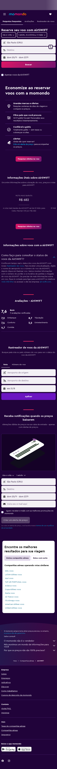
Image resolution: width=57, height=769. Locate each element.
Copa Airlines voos (13, 589)
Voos (15, 661)
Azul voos (9, 578)
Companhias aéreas (27, 661)
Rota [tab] (5, 365)
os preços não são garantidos (14, 633)
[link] (28, 159)
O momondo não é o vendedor (19, 641)
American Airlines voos (14, 604)
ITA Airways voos (12, 601)
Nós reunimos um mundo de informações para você (26, 646)
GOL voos (9, 571)
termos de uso (41, 525)
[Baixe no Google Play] (8, 749)
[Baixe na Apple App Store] (24, 749)
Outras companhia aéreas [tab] (17, 558)
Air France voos (11, 597)
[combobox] (31, 373)
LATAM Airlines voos (13, 575)
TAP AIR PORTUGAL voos (15, 582)
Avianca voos (10, 586)
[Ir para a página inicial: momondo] (17, 14)
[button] (4, 14)
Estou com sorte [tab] (40, 558)
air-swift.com (45, 282)
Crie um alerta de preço (23, 144)
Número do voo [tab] (19, 365)
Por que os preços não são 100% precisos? (24, 650)
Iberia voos (10, 593)
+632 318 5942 (7, 282)
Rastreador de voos (15, 266)
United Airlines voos (13, 608)
